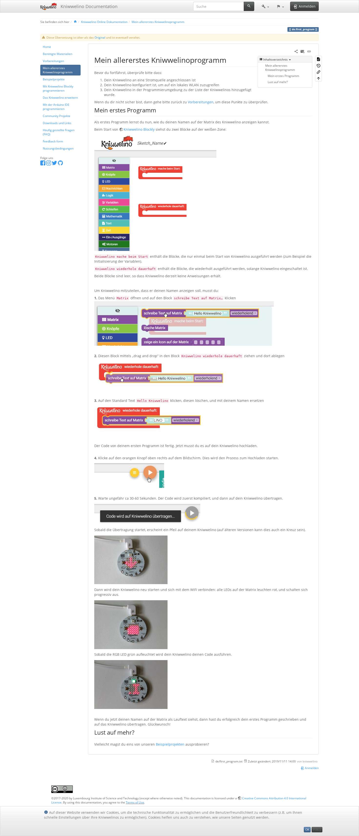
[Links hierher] (318, 72)
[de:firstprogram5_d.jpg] (129, 474)
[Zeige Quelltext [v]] (318, 59)
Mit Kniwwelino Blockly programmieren (58, 88)
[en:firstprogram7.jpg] (131, 559)
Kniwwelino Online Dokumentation (104, 22)
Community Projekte (56, 116)
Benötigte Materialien (57, 54)
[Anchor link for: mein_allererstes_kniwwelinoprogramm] (230, 59)
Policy (317, 829)
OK (307, 829)
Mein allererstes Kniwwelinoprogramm (158, 22)
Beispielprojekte (54, 79)
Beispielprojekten (170, 744)
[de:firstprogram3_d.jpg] (164, 374)
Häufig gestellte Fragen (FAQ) (58, 132)
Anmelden (311, 768)
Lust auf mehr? (278, 82)
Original (100, 37)
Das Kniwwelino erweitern (60, 97)
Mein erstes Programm (283, 76)
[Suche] (249, 6)
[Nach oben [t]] (318, 78)
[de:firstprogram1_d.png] (155, 192)
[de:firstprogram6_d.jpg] (147, 513)
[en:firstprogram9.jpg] (131, 684)
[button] (265, 6)
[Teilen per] (296, 51)
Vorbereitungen (53, 61)
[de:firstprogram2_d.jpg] (184, 323)
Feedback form (53, 141)
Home (47, 47)
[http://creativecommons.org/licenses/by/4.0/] (62, 789)
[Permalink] (309, 51)
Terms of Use (135, 802)
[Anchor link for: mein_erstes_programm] (159, 110)
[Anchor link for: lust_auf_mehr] (137, 732)
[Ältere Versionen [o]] (318, 65)
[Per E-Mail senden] (302, 51)
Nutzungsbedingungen (58, 148)
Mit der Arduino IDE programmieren (56, 107)
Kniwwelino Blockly (139, 129)
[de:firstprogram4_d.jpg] (156, 418)
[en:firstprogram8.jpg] (131, 624)
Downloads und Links (57, 123)
